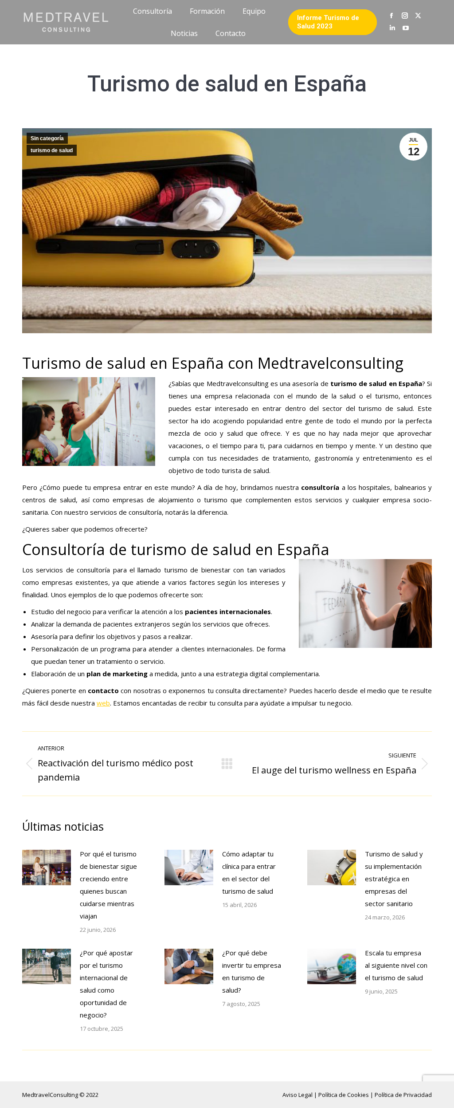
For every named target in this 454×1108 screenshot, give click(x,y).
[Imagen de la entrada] (46, 867)
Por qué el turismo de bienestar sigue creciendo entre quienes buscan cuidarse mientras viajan (108, 884)
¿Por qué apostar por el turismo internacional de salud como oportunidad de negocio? (106, 983)
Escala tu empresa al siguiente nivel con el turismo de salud (396, 965)
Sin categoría (47, 138)
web (103, 702)
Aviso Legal (298, 1095)
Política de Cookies (344, 1095)
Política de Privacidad (403, 1095)
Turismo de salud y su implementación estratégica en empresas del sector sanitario (394, 878)
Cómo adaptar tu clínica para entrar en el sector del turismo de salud (249, 872)
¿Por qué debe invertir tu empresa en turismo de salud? (251, 971)
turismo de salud (52, 150)
